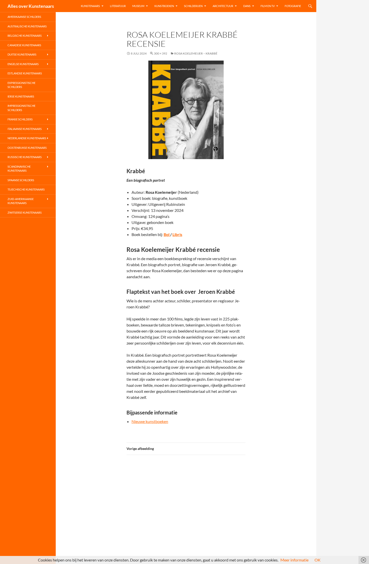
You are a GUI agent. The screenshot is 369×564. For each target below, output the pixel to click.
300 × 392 (160, 53)
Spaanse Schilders (21, 180)
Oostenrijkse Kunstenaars (27, 147)
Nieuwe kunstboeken (150, 421)
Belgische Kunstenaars (25, 35)
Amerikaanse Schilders (24, 16)
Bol (167, 234)
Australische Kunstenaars (27, 26)
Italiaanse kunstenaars (25, 128)
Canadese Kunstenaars (24, 45)
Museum (138, 6)
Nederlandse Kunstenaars (27, 138)
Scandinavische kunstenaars (19, 168)
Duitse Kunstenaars (22, 54)
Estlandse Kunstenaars (25, 73)
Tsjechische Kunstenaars (26, 189)
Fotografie (293, 6)
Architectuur (223, 6)
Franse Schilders (20, 119)
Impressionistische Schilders (21, 108)
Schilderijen (193, 6)
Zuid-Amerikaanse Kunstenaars (21, 201)
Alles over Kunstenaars (31, 6)
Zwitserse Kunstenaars (25, 212)
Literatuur (118, 6)
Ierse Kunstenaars (21, 96)
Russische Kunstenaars (25, 157)
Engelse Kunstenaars (23, 64)
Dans (247, 6)
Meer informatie (294, 559)
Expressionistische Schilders (21, 85)
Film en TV (268, 6)
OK (318, 559)
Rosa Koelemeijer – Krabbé (195, 53)
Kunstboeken (164, 6)
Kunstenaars (90, 6)
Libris (177, 234)
